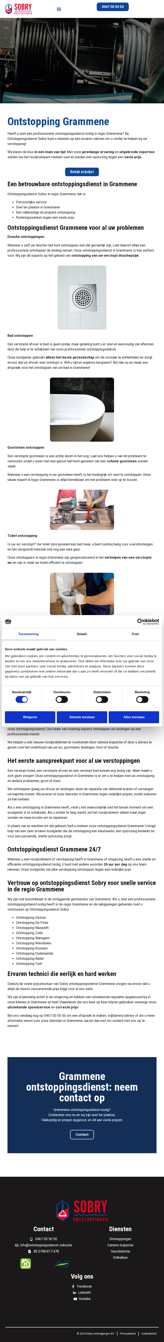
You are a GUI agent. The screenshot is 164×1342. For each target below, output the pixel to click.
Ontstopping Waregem (33, 938)
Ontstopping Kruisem (32, 948)
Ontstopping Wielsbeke (33, 943)
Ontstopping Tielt (29, 964)
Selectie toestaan (82, 717)
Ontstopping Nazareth (32, 928)
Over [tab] (135, 634)
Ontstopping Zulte (29, 933)
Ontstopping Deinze (31, 918)
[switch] (62, 699)
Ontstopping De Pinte (32, 923)
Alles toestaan (134, 717)
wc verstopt (25, 544)
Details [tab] (82, 634)
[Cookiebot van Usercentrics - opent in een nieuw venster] (140, 621)
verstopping (65, 859)
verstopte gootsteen (29, 456)
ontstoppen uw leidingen (111, 729)
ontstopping (66, 212)
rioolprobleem (39, 157)
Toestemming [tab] (28, 634)
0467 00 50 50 (55, 1016)
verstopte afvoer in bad (31, 344)
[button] (58, 8)
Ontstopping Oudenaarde (34, 953)
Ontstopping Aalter (30, 959)
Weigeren (30, 717)
